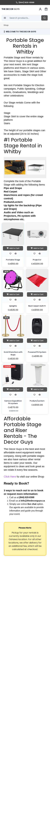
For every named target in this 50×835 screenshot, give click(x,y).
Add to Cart (14, 248)
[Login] (40, 9)
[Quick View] (15, 253)
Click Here (10, 476)
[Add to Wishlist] (10, 253)
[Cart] (46, 9)
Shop (6, 25)
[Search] (44, 18)
